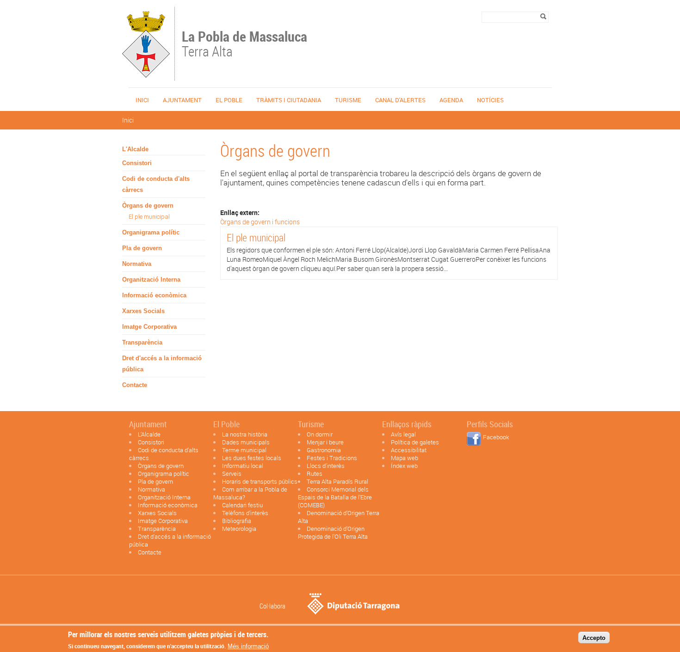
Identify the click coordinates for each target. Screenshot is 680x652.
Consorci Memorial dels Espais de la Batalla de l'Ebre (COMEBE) (335, 497)
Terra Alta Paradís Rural (337, 481)
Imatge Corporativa (149, 326)
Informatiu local (242, 465)
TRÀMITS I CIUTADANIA (288, 100)
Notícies (490, 100)
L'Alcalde (135, 149)
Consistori (137, 163)
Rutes (314, 473)
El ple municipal (149, 216)
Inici (142, 100)
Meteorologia (239, 528)
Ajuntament (182, 100)
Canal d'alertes (400, 100)
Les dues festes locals (251, 458)
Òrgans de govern (147, 205)
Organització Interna (151, 279)
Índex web (404, 465)
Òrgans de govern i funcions (260, 221)
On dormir (320, 434)
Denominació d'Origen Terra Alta (338, 517)
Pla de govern (142, 248)
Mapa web (404, 458)
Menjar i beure (325, 442)
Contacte (134, 384)
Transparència (142, 342)
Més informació (248, 646)
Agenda (451, 100)
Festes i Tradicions (332, 458)
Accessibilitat (409, 450)
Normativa (136, 263)
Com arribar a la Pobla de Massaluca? (250, 493)
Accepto (594, 637)
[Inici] (146, 76)
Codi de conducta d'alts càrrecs (156, 184)
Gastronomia (324, 450)
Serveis (231, 473)
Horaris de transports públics (259, 481)
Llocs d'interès (326, 465)
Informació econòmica (154, 295)
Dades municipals (246, 442)
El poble (229, 100)
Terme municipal (244, 450)
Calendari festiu (242, 505)
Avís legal (403, 434)
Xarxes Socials (143, 311)
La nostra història (244, 434)
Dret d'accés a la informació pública (162, 364)
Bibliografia (236, 521)
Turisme (348, 100)
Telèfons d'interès (245, 513)
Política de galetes (415, 442)
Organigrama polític (150, 232)
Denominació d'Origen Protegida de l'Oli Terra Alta (333, 532)
